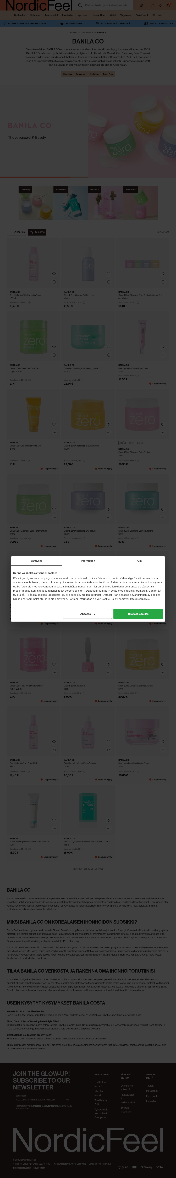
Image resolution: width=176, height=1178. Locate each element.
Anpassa (85, 613)
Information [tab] (88, 560)
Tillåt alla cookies (138, 613)
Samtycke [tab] (36, 560)
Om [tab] (139, 560)
